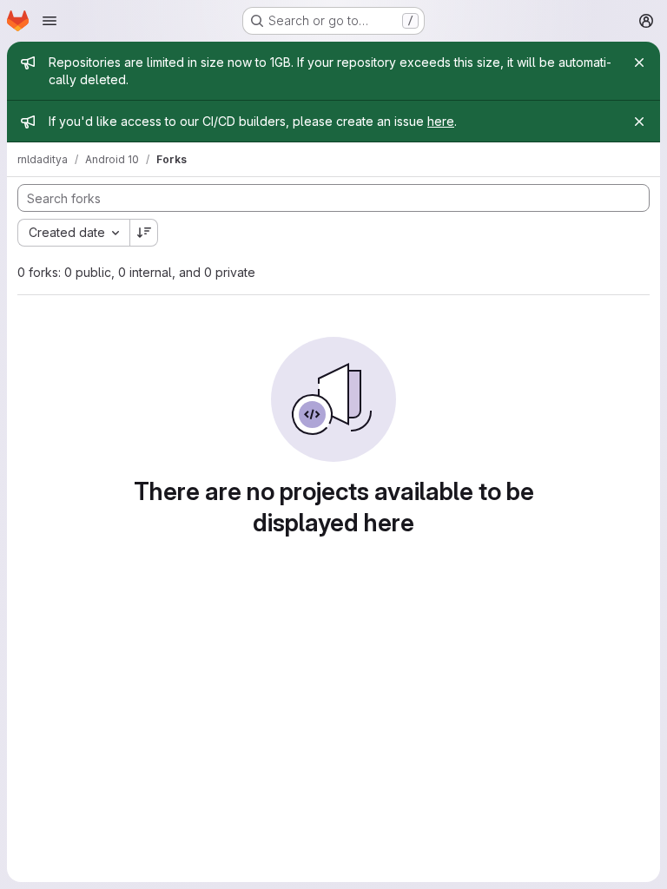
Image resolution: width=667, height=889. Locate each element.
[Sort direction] (144, 233)
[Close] (639, 62)
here (440, 121)
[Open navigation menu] (49, 21)
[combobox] (73, 233)
